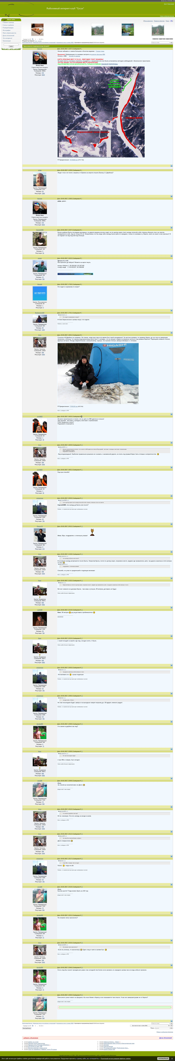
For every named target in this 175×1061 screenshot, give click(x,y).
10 (82, 445)
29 (82, 967)
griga (39, 170)
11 (82, 470)
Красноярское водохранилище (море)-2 (84, 42)
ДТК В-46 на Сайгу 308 (35, 1046)
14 (82, 554)
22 (82, 781)
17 (82, 638)
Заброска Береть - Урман (111, 1042)
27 (82, 915)
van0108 (39, 610)
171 (40, 39)
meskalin (40, 40)
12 (82, 498)
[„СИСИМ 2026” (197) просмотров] (157, 35)
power (40, 258)
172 (41, 39)
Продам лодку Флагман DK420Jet (38, 1045)
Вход (165, 4)
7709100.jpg (74, 406)
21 (82, 751)
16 (82, 610)
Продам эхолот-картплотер (36, 1043)
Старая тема (100, 51)
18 (82, 667)
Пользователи (148, 21)
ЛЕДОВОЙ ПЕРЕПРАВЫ (109, 64)
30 (82, 995)
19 (82, 696)
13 (82, 526)
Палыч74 (40, 526)
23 (82, 809)
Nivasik (39, 284)
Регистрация (171, 4)
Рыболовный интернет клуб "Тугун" (65, 8)
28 (82, 943)
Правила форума (159, 21)
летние (71, 56)
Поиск (167, 21)
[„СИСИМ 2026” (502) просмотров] (97, 35)
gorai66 (39, 781)
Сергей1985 (39, 230)
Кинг (36, 40)
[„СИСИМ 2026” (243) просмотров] (127, 35)
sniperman (39, 498)
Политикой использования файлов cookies (116, 1058)
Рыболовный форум (27, 42)
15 (82, 580)
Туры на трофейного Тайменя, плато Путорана (42, 1049)
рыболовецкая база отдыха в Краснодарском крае (119, 1043)
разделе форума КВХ (98, 54)
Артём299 (40, 724)
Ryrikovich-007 (39, 313)
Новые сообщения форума (167, 16)
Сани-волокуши (108, 1046)
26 (82, 887)
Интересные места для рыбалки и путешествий (44, 42)
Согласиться (163, 1058)
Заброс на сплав (33, 1042)
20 (82, 724)
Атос (39, 335)
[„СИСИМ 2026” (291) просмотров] (67, 35)
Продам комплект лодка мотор (37, 1048)
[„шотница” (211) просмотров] (37, 35)
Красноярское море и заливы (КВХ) (65, 42)
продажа (106, 1045)
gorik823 (39, 416)
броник (39, 49)
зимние (77, 56)
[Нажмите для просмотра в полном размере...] (101, 157)
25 (82, 858)
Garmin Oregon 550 (109, 1049)
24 (82, 834)
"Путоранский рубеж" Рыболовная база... (116, 1048)
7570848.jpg (74, 160)
